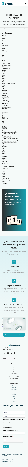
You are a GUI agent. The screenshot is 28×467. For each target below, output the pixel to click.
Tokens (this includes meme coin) (12, 422)
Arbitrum (14, 396)
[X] (4, 353)
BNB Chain (14, 389)
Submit (6, 446)
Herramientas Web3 (14, 376)
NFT (6, 425)
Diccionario (14, 371)
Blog (14, 369)
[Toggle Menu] (25, 3)
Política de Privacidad (7, 459)
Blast (14, 398)
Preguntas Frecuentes (14, 375)
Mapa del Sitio (14, 373)
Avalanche (14, 394)
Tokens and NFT (8, 427)
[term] (5, 32)
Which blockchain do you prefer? (11, 430)
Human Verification (8, 436)
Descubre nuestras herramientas (14, 335)
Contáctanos (14, 367)
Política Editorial (14, 378)
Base (14, 391)
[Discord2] (11, 353)
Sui (14, 401)
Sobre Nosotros (14, 366)
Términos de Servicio (7, 461)
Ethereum (14, 387)
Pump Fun (14, 400)
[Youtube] (8, 353)
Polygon (14, 393)
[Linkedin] (15, 353)
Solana (14, 385)
